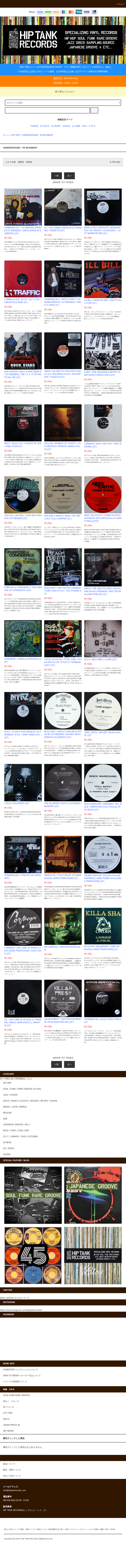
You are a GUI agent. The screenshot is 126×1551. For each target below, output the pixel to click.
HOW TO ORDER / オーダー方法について (22, 1376)
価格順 (21, 162)
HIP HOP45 (8, 1431)
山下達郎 (76, 126)
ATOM (112, 1529)
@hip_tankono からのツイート (15, 1298)
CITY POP (8, 1413)
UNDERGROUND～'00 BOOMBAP (37, 135)
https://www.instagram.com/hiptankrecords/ (21, 1310)
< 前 (57, 175)
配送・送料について (28, 1529)
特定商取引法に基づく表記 (59, 1529)
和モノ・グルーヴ (11, 1401)
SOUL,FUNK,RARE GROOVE (16, 1395)
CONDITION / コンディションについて (20, 1370)
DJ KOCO (44, 126)
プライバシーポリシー (78, 1529)
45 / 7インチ (8, 1407)
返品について (42, 1529)
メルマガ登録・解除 (96, 1529)
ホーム (6, 135)
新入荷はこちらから (65, 91)
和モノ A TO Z (88, 126)
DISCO (6, 1419)
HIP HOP (16, 135)
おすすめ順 (11, 162)
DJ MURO (55, 126)
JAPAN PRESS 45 (11, 1425)
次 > (69, 175)
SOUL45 (66, 126)
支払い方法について (11, 1529)
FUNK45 (34, 126)
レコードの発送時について (15, 1382)
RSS (106, 1529)
